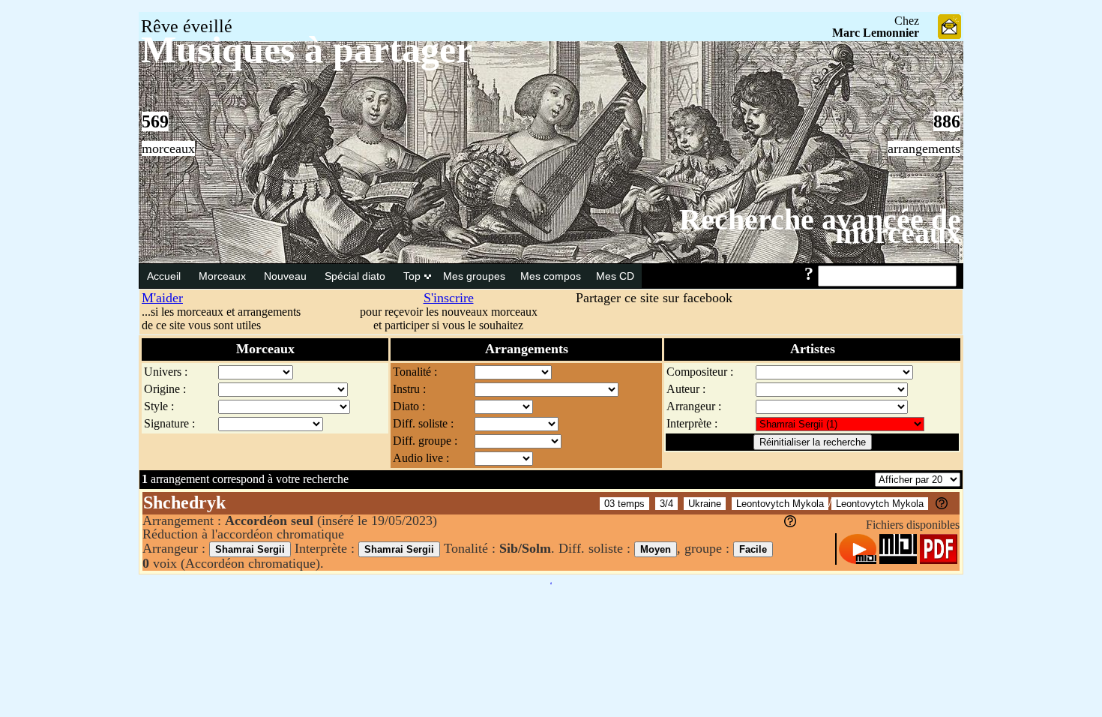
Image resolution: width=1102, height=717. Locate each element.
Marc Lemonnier (875, 32)
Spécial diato (356, 276)
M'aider (162, 297)
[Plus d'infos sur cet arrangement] (790, 522)
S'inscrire (449, 297)
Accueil (165, 276)
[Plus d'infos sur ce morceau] (942, 505)
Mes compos (550, 276)
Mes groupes (474, 276)
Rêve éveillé (186, 26)
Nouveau (287, 276)
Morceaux (224, 276)
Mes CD (615, 276)
